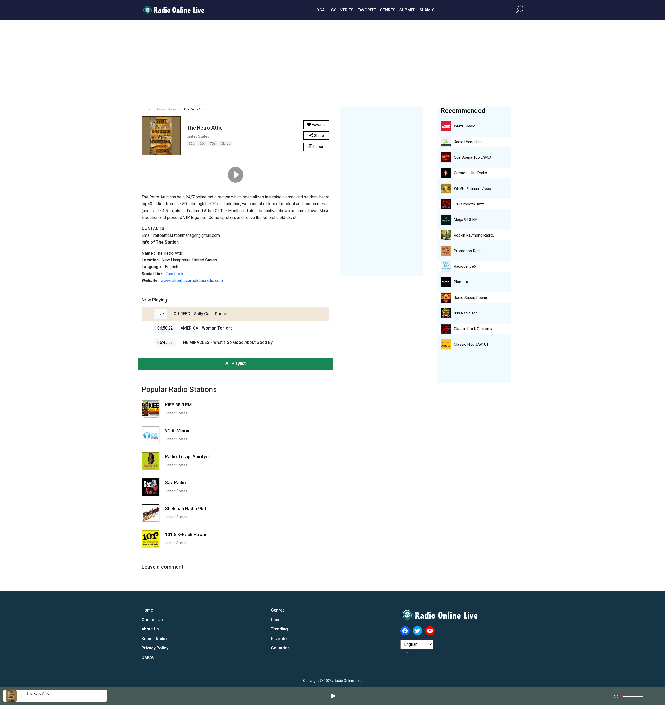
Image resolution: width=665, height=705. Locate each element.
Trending (279, 629)
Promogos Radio (468, 251)
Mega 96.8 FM (465, 219)
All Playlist (235, 363)
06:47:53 (165, 342)
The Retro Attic (37, 693)
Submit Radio (154, 638)
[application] (630, 696)
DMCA (148, 657)
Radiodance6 (465, 266)
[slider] (632, 698)
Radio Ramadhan (468, 141)
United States (167, 109)
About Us (150, 629)
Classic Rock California (473, 328)
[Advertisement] (332, 62)
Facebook (174, 273)
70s (213, 143)
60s (202, 143)
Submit (407, 10)
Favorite (366, 10)
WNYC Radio (464, 126)
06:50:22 (165, 328)
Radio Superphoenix (471, 297)
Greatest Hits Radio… (471, 173)
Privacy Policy (155, 648)
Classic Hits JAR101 (471, 344)
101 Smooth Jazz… (470, 204)
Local (320, 10)
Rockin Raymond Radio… (474, 235)
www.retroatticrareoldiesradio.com (192, 280)
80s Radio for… (466, 313)
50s (191, 143)
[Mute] (616, 695)
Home (146, 109)
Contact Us (152, 619)
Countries (342, 10)
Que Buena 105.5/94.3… (473, 157)
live (160, 313)
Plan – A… (462, 282)
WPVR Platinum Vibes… (473, 188)
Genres (387, 10)
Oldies (225, 143)
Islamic (426, 10)
